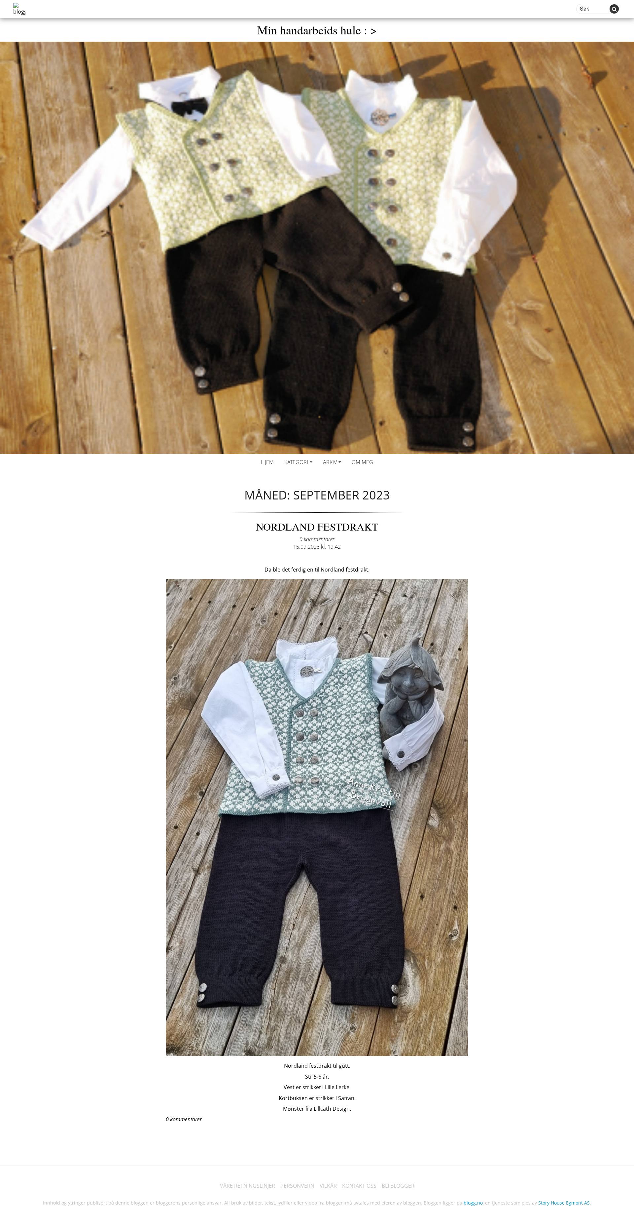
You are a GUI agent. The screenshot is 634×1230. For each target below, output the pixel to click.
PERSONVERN (297, 1185)
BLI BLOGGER (398, 1185)
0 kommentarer (317, 539)
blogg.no (473, 1203)
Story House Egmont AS (564, 1203)
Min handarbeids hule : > (317, 30)
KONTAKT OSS (359, 1185)
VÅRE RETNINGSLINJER (247, 1185)
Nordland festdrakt (317, 526)
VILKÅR (328, 1185)
